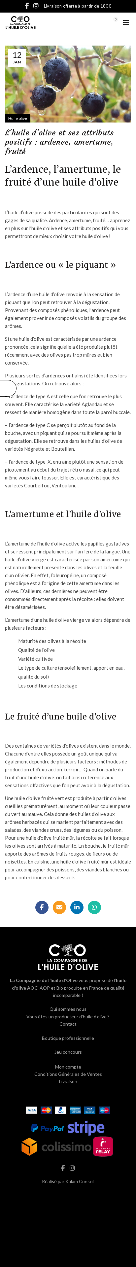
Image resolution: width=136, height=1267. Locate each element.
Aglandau (92, 404)
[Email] (59, 907)
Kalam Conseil (79, 1181)
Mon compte (68, 1067)
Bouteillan (62, 449)
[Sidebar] (8, 388)
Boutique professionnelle (68, 1038)
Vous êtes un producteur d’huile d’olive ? (68, 1016)
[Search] (97, 22)
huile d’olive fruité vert (39, 798)
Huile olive (17, 118)
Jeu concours (68, 1052)
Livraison (68, 1081)
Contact (68, 1024)
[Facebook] (42, 907)
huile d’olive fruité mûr (50, 838)
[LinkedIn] (77, 907)
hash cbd (68, 1195)
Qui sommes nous (68, 1009)
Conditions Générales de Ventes (68, 1074)
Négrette (34, 449)
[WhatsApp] (94, 907)
